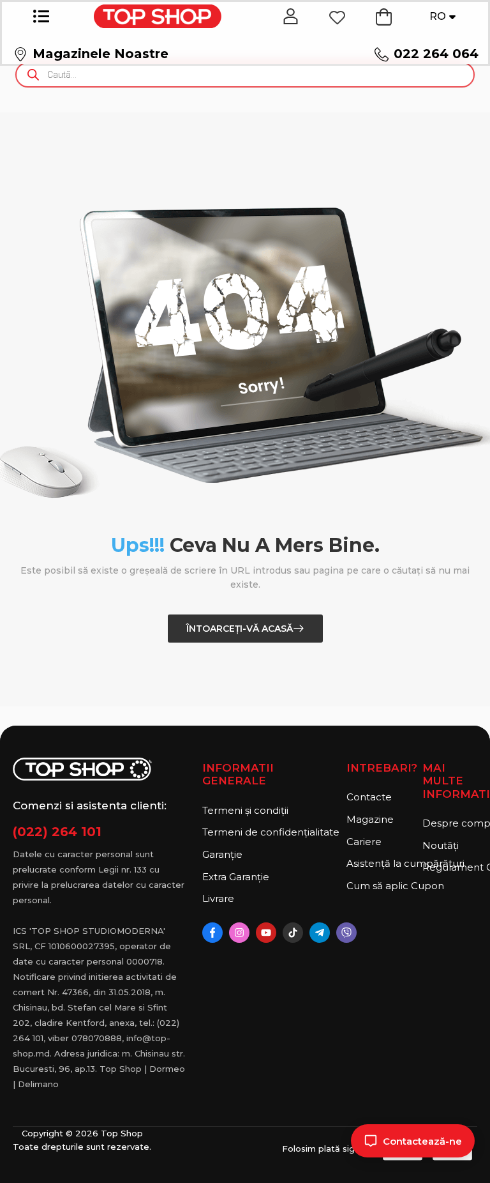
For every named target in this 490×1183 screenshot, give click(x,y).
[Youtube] (266, 932)
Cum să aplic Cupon (380, 886)
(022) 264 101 (57, 831)
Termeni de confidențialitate (270, 832)
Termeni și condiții (245, 810)
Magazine (370, 819)
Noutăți (440, 845)
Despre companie (449, 823)
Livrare (218, 898)
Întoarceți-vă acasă (239, 628)
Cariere (364, 842)
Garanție (222, 854)
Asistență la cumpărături (380, 863)
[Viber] (346, 932)
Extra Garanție (235, 877)
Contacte (369, 797)
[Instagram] (239, 932)
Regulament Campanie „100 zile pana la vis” (449, 867)
